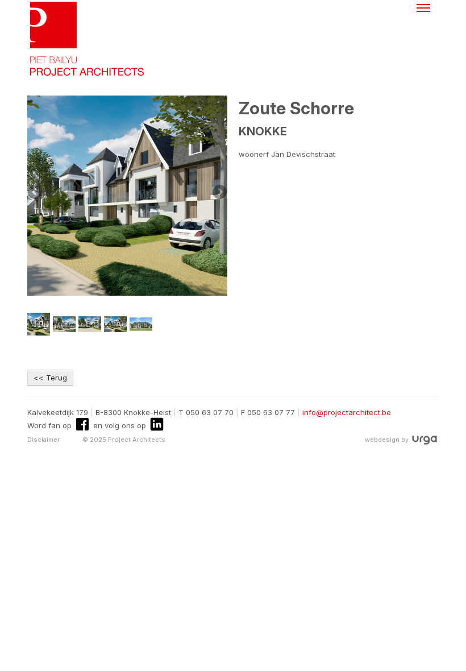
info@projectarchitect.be (346, 412)
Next (218, 192)
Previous (35, 192)
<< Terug (50, 377)
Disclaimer (43, 440)
